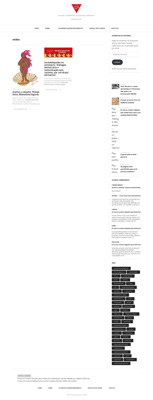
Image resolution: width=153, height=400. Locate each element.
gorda (129, 302)
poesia (125, 337)
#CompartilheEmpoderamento (70, 28)
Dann (114, 226)
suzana (114, 196)
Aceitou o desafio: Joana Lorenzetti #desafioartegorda (131, 187)
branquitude (118, 283)
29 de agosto (119, 272)
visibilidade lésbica (121, 363)
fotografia (118, 302)
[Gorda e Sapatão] (76, 8)
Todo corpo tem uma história (129, 196)
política (117, 340)
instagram (21, 11)
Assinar (117, 62)
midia (116, 321)
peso (116, 337)
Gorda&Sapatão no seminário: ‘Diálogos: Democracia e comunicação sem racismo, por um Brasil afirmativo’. (56, 68)
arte (115, 280)
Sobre (47, 28)
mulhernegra (118, 329)
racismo (128, 340)
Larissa (114, 209)
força (130, 299)
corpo (131, 283)
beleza (125, 280)
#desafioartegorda (121, 268)
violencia (117, 359)
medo (129, 318)
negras (116, 333)
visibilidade (130, 359)
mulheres (127, 321)
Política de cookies (69, 381)
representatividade (121, 344)
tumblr (15, 11)
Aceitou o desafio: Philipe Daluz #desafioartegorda (25, 93)
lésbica (125, 310)
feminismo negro (55, 59)
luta (115, 310)
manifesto (118, 318)
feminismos (118, 299)
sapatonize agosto (121, 352)
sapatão (117, 356)
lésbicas (117, 314)
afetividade (133, 272)
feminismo (128, 291)
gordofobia (129, 306)
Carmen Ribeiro (117, 185)
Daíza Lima (115, 242)
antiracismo (127, 276)
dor (115, 287)
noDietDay (128, 333)
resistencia (118, 348)
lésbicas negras (131, 314)
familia (116, 291)
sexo (127, 356)
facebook (27, 11)
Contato (115, 28)
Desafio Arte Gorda (97, 28)
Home (36, 28)
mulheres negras (120, 325)
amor (116, 276)
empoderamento (30, 89)
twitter (33, 11)
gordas (116, 306)
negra (131, 329)
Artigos (46, 59)
